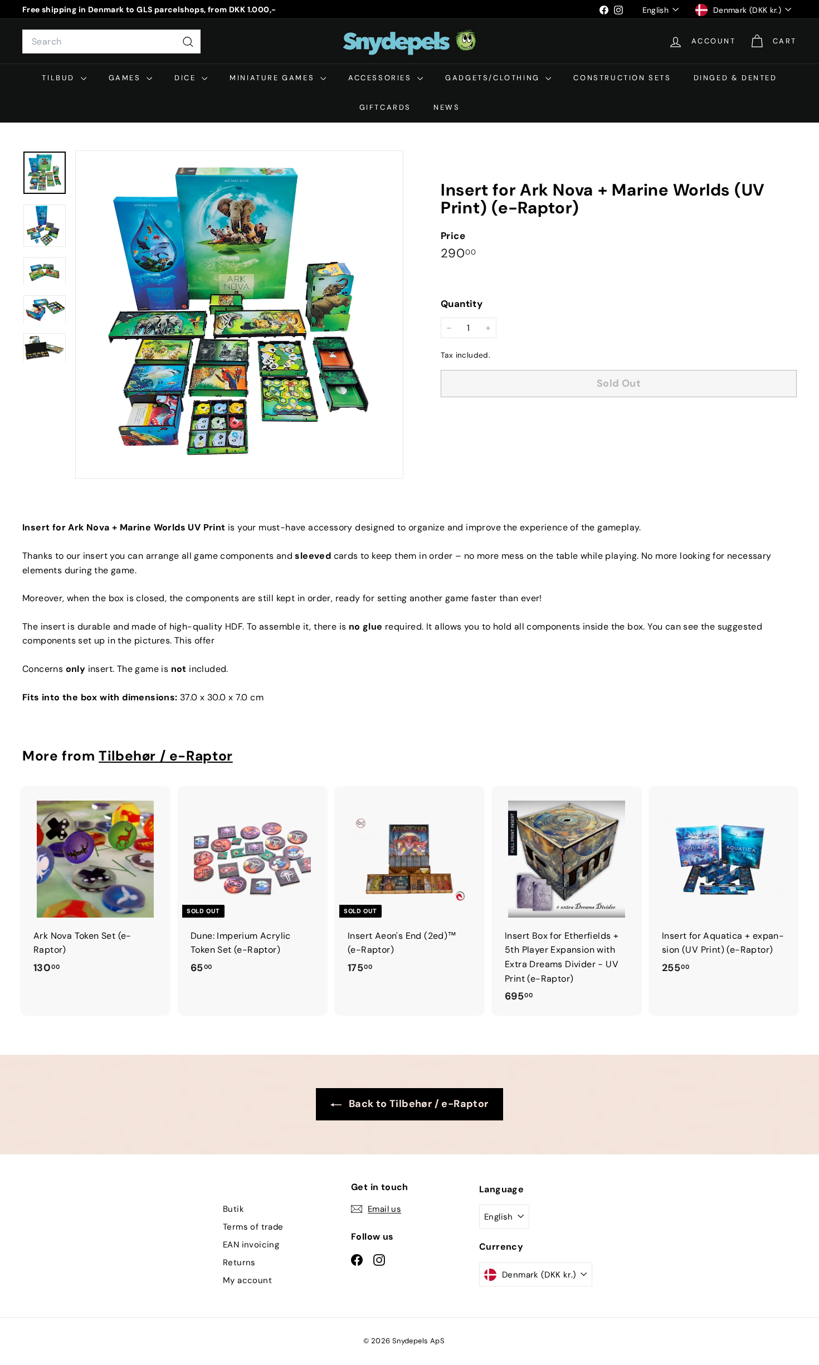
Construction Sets (622, 77)
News (446, 107)
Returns (239, 1262)
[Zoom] (239, 314)
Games (126, 77)
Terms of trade (253, 1226)
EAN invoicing (251, 1244)
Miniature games (274, 77)
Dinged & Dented (735, 77)
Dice (186, 77)
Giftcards (385, 107)
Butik (233, 1209)
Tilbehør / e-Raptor (166, 756)
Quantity (461, 304)
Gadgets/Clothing (494, 77)
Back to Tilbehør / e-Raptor (417, 1103)
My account (247, 1280)
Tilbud (59, 77)
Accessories (381, 77)
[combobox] (111, 42)
